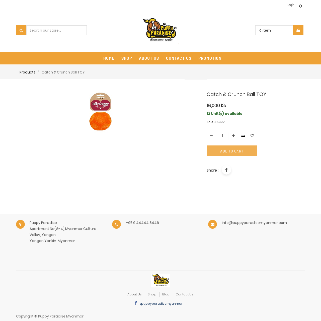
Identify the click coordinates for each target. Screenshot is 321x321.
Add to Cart (232, 150)
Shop (152, 294)
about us (134, 294)
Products (28, 72)
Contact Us (184, 294)
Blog (166, 294)
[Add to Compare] (300, 6)
